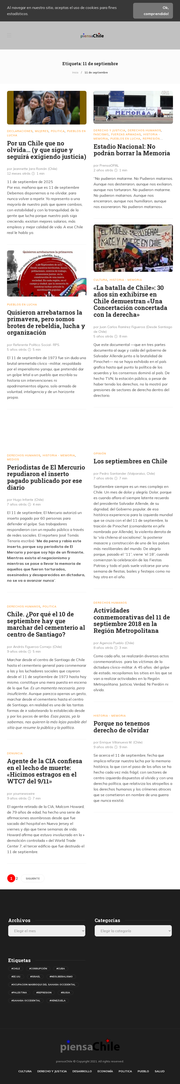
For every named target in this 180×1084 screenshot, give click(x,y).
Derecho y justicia (109, 130)
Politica (58, 131)
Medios (13, 459)
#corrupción (38, 968)
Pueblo (143, 1071)
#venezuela (58, 1000)
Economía (105, 1071)
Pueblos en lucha (125, 138)
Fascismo (101, 134)
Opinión (100, 453)
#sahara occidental (25, 1000)
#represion (44, 992)
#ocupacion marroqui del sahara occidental (43, 984)
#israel (35, 976)
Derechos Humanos (144, 130)
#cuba (60, 968)
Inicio (75, 72)
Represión (151, 138)
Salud (160, 1071)
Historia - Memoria (126, 279)
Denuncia (15, 753)
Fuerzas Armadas (126, 134)
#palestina (19, 992)
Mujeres (42, 131)
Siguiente (33, 878)
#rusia (65, 992)
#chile (15, 968)
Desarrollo (82, 1071)
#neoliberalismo (61, 976)
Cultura (100, 279)
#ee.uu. (16, 976)
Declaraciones (20, 131)
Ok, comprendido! (156, 10)
